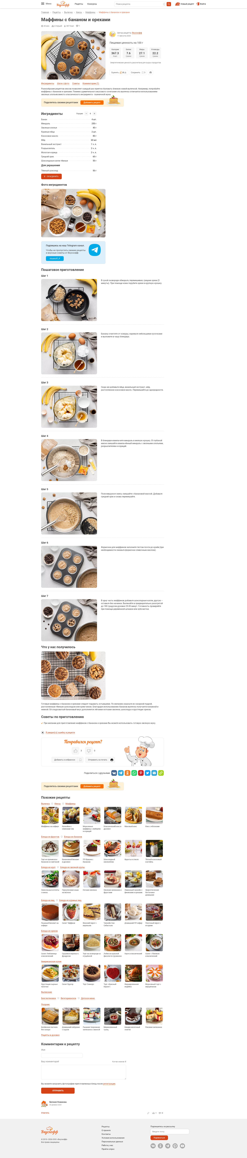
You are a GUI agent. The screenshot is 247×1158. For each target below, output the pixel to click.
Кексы (79, 12)
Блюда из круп (48, 867)
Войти (203, 4)
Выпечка (68, 12)
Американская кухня (51, 961)
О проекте (106, 1130)
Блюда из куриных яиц (70, 900)
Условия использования (113, 1138)
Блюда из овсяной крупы (72, 867)
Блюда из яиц (47, 900)
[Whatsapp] (134, 773)
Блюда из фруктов (50, 837)
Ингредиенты (47, 83)
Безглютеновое (48, 998)
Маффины (90, 12)
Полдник (45, 1004)
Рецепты (79, 4)
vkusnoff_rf (55, 258)
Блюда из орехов (49, 931)
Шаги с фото (63, 83)
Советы (76, 83)
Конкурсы (92, 4)
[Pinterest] (141, 773)
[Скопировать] (161, 773)
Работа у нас (107, 1145)
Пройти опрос (108, 1149)
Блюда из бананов (73, 837)
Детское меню (88, 998)
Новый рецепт (187, 4)
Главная (45, 12)
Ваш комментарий (50, 1061)
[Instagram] (175, 1145)
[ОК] (127, 773)
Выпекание (46, 992)
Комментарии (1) (91, 83)
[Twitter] (147, 773)
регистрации (109, 1084)
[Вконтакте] (114, 773)
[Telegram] (121, 773)
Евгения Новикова (58, 1102)
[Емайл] (154, 773)
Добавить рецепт (91, 102)
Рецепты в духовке (50, 1035)
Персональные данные (112, 1141)
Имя (43, 1050)
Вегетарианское (68, 998)
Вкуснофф (137, 33)
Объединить (53, 176)
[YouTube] (182, 1145)
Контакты (106, 1134)
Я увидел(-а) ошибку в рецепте (60, 732)
